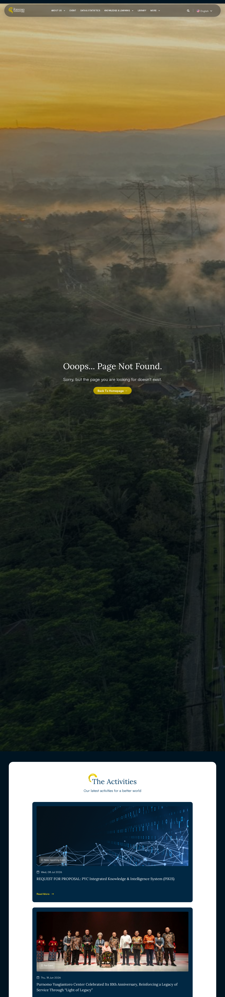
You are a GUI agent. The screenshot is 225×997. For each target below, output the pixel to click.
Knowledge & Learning (117, 10)
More (153, 10)
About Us (56, 10)
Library (142, 10)
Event (73, 10)
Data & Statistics (90, 10)
